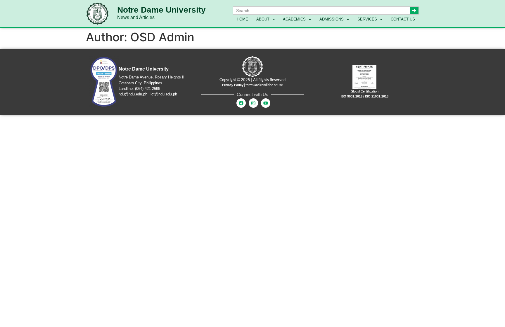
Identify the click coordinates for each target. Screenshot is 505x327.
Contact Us (403, 19)
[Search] (414, 10)
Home (242, 19)
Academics (294, 19)
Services (367, 19)
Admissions (331, 19)
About (262, 19)
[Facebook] (241, 103)
